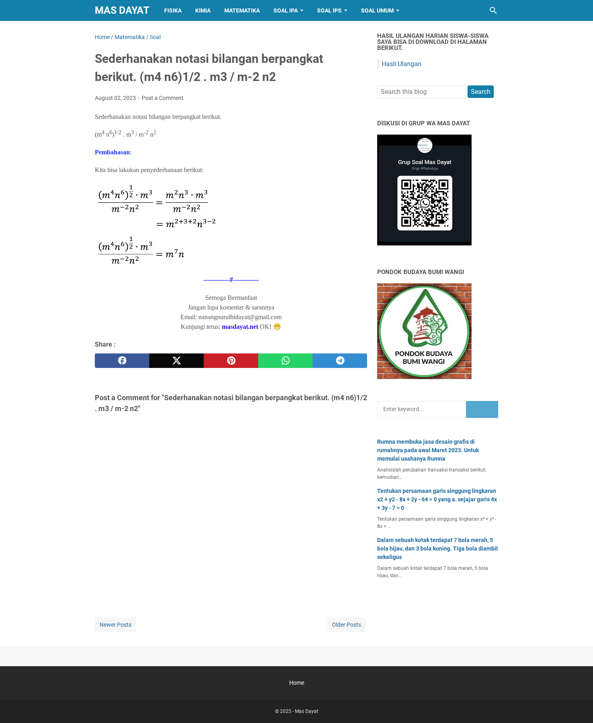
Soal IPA (286, 10)
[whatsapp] (285, 360)
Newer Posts (116, 624)
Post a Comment (163, 98)
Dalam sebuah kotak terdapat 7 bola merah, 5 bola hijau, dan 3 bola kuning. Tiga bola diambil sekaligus (437, 548)
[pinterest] (231, 360)
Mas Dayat (122, 10)
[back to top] (577, 705)
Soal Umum (377, 10)
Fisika (173, 10)
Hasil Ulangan (402, 64)
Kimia (203, 10)
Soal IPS (329, 10)
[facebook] (122, 360)
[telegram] (340, 360)
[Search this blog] (493, 10)
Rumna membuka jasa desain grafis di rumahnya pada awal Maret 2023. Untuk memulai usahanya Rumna (428, 450)
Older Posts (346, 624)
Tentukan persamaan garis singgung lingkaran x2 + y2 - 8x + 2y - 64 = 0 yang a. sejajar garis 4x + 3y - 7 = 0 (437, 499)
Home (296, 682)
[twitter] (176, 360)
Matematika (242, 10)
